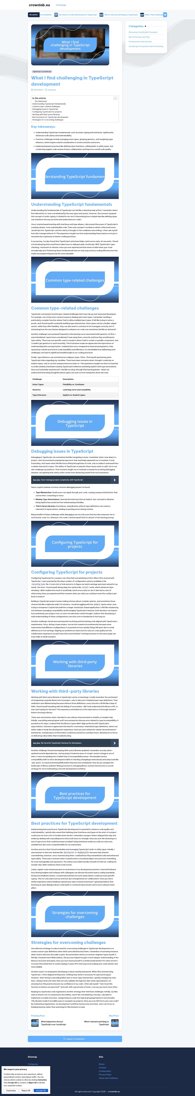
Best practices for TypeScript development (50, 117)
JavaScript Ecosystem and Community (146, 46)
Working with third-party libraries (46, 114)
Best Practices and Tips (139, 37)
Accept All (41, 1090)
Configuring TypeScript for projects (47, 112)
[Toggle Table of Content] (114, 98)
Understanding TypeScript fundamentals (49, 104)
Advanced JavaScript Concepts (143, 32)
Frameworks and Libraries (140, 41)
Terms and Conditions (108, 1078)
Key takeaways (41, 101)
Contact (102, 1068)
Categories (33, 1064)
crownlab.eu (39, 5)
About (102, 1064)
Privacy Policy (105, 1074)
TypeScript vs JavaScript (42, 71)
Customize (11, 1090)
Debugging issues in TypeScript (45, 109)
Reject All (26, 1090)
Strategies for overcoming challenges (47, 120)
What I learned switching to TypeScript (79, 15)
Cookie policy (105, 1071)
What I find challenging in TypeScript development (124, 15)
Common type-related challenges (46, 106)
